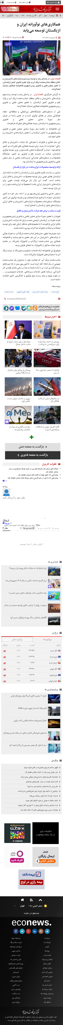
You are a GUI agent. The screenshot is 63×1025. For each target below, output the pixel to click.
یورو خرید (53, 657)
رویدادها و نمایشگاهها (16, 963)
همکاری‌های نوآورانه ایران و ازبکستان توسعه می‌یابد (38, 27)
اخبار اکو (47, 980)
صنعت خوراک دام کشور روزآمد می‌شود (43, 795)
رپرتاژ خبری (16, 1002)
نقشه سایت (47, 955)
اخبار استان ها (47, 985)
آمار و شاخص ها (16, 959)
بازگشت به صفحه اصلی (32, 446)
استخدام (16, 972)
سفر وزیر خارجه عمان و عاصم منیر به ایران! (42, 786)
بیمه (17, 15)
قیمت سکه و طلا (15, 942)
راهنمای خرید (15, 989)
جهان (45, 15)
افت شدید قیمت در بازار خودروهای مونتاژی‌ (42, 781)
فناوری (8, 44)
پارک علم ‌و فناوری (23, 292)
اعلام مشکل (47, 963)
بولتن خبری (16, 976)
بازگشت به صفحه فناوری (34, 455)
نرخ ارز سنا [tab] (47, 639)
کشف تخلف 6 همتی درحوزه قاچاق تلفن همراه (42, 800)
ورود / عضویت (53, 2)
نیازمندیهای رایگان (16, 980)
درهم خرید (53, 663)
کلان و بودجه (32, 15)
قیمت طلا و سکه (24, 2)
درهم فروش (53, 681)
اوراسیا (51, 15)
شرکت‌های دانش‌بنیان (40, 292)
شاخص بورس (16, 950)
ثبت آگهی (15, 985)
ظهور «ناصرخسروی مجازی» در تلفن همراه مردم (41, 767)
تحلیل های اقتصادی (15, 968)
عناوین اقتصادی (47, 976)
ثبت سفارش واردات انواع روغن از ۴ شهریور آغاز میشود (38, 805)
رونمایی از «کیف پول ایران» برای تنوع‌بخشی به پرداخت (38, 791)
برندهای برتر (16, 997)
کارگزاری (10, 15)
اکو (40, 15)
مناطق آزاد (47, 1002)
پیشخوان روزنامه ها (47, 993)
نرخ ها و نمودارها (16, 946)
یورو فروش (53, 675)
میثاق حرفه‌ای (47, 968)
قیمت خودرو (16, 955)
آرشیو (47, 946)
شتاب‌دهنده (9, 292)
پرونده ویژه (47, 997)
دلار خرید (53, 650)
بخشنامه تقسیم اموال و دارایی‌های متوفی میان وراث (39, 777)
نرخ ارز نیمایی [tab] (17, 639)
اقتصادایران (38, 94)
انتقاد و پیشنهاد (47, 959)
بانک (22, 15)
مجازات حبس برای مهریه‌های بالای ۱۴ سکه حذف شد (39, 810)
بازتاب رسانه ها (47, 989)
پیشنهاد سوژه (15, 938)
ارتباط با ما (47, 942)
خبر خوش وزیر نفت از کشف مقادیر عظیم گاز (41, 772)
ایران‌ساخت (55, 292)
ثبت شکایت (16, 993)
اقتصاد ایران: (55, 79)
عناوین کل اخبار (47, 972)
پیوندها (47, 950)
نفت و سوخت (11, 2)
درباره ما (47, 938)
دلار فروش (53, 669)
